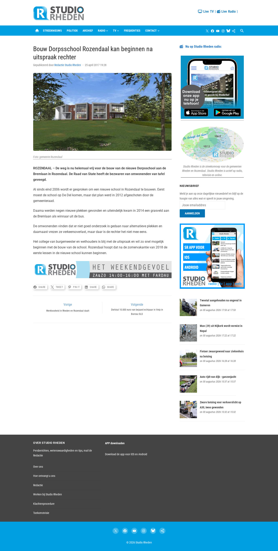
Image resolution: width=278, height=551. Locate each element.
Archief (88, 30)
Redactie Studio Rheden (67, 65)
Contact (151, 30)
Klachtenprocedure (44, 503)
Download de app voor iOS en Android (126, 454)
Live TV (208, 11)
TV (114, 30)
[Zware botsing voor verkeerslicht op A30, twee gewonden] (188, 417)
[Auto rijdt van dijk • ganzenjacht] (188, 391)
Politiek (72, 30)
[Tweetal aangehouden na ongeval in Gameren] (188, 315)
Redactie (38, 485)
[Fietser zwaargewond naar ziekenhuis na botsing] (188, 366)
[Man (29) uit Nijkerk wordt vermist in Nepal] (188, 340)
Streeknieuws (52, 30)
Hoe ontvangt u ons (44, 475)
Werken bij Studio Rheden (47, 494)
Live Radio (228, 11)
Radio (101, 30)
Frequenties (132, 30)
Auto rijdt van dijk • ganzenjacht (218, 376)
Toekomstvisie (41, 513)
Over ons (38, 466)
